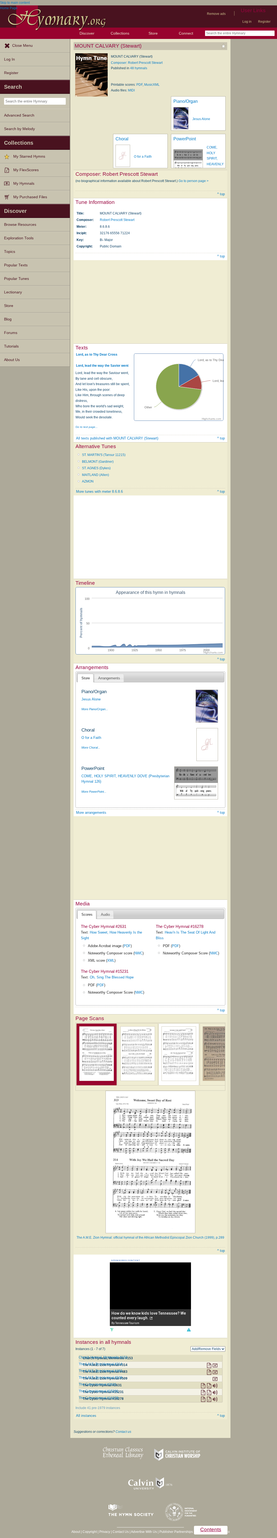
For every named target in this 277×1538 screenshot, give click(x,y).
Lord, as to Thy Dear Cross (96, 354)
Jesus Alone (201, 119)
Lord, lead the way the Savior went (102, 366)
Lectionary (13, 292)
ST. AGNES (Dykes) (96, 468)
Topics (9, 252)
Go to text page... (86, 426)
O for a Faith (143, 156)
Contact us (123, 1432)
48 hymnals (138, 68)
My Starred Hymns (29, 156)
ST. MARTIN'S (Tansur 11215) (104, 455)
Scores (87, 914)
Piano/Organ (185, 101)
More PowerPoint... (93, 791)
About (75, 1532)
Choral (122, 139)
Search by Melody (19, 129)
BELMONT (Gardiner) (98, 462)
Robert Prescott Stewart (117, 220)
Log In (9, 59)
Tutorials (11, 346)
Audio (105, 914)
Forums (10, 333)
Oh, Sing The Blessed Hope (112, 977)
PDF (139, 85)
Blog (8, 319)
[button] (188, 1330)
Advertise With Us (144, 1532)
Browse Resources (20, 225)
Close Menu (22, 46)
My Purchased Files (30, 197)
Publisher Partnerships (176, 1532)
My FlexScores (26, 170)
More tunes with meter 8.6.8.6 (99, 491)
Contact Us (121, 1532)
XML (110, 960)
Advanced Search (19, 115)
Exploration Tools (19, 238)
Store (153, 33)
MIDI (131, 90)
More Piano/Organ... (94, 709)
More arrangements (91, 813)
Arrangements (109, 678)
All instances (86, 1416)
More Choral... (90, 747)
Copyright (90, 1532)
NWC (138, 953)
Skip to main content (15, 3)
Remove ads (216, 14)
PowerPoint (184, 139)
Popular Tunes (16, 279)
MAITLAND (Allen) (95, 475)
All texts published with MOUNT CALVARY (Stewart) (117, 438)
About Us (12, 360)
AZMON (88, 481)
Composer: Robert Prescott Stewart (137, 63)
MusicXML (152, 85)
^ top (221, 194)
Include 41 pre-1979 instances (97, 1408)
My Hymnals (23, 183)
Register (264, 22)
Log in (247, 22)
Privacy (104, 1532)
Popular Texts (16, 265)
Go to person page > (194, 181)
